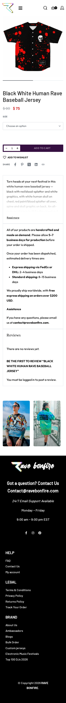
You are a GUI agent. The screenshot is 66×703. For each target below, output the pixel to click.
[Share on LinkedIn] (36, 164)
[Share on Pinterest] (22, 164)
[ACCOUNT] (62, 8)
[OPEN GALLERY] (33, 46)
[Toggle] (13, 218)
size (5, 116)
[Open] (20, 8)
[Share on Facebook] (15, 164)
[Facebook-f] (26, 532)
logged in (29, 380)
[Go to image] (18, 80)
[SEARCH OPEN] (45, 8)
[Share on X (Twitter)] (29, 164)
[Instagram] (33, 532)
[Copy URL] (43, 164)
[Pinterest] (39, 532)
